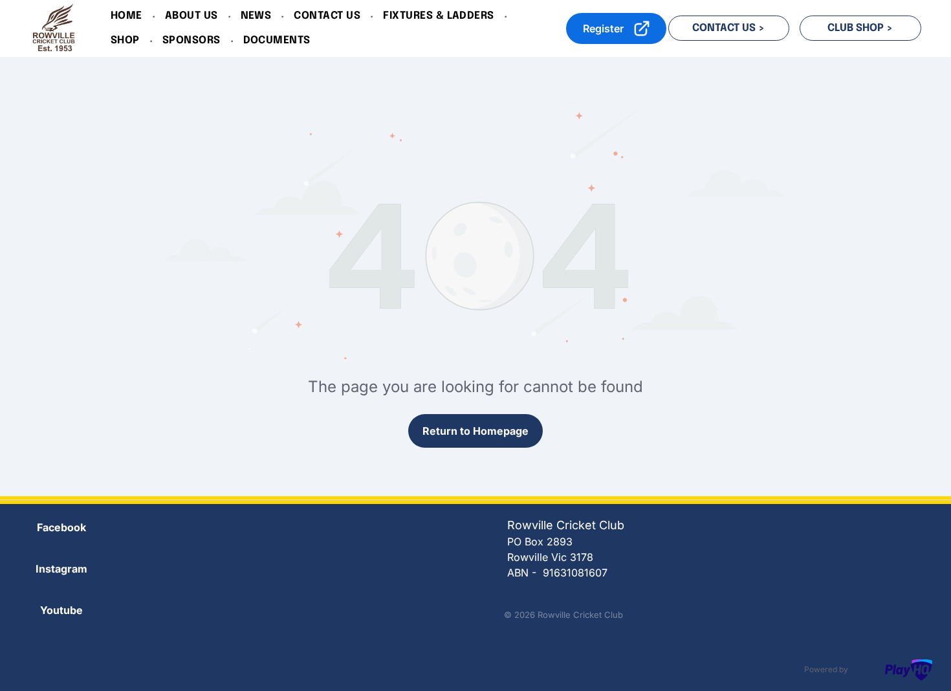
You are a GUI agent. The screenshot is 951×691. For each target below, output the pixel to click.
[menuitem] (128, 16)
